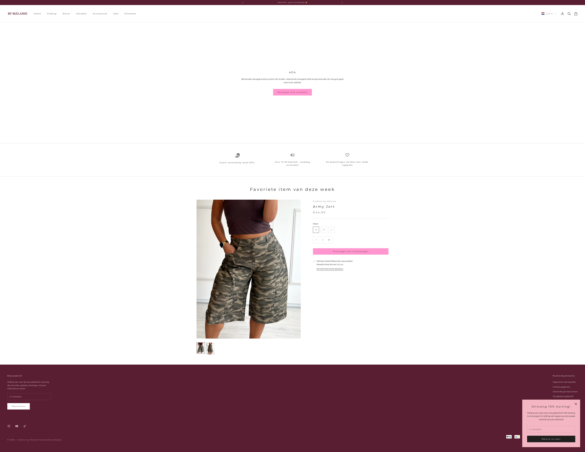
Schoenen (130, 13)
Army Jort (324, 207)
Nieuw (66, 13)
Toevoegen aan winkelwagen (351, 251)
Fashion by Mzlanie (324, 201)
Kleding (52, 13)
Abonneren (18, 406)
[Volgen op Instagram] (8, 426)
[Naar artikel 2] (210, 348)
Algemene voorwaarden (564, 382)
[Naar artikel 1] (201, 347)
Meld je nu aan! (551, 439)
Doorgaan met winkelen (292, 92)
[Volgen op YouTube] (16, 426)
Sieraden (81, 13)
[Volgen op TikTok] (24, 426)
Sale (116, 13)
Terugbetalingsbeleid (563, 396)
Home (37, 13)
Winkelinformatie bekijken (329, 269)
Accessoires (100, 13)
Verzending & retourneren (565, 391)
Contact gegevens (561, 387)
